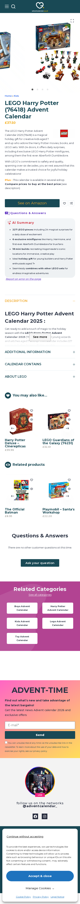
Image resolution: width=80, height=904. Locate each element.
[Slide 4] (47, 89)
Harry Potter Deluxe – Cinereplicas (15, 443)
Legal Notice (57, 896)
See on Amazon (32, 203)
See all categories (40, 594)
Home (8, 96)
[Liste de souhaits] (67, 6)
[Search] (13, 6)
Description (16, 301)
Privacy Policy (41, 896)
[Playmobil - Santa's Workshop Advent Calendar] (58, 490)
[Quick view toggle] (31, 419)
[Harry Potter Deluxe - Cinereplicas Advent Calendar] (21, 420)
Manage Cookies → (40, 888)
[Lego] (64, 133)
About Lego (16, 376)
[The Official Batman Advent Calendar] (21, 490)
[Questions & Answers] (7, 213)
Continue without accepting (25, 836)
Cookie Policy (23, 896)
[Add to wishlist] (64, 203)
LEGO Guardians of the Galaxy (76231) (58, 441)
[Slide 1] (32, 89)
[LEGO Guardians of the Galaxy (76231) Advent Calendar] (58, 420)
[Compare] (73, 6)
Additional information (28, 352)
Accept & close (40, 876)
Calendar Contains (23, 364)
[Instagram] (44, 816)
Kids (16, 96)
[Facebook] (35, 816)
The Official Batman (14, 511)
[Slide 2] (37, 89)
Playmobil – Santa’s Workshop (58, 511)
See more (40, 337)
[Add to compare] (71, 203)
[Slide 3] (42, 89)
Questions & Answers (28, 213)
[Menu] (7, 6)
